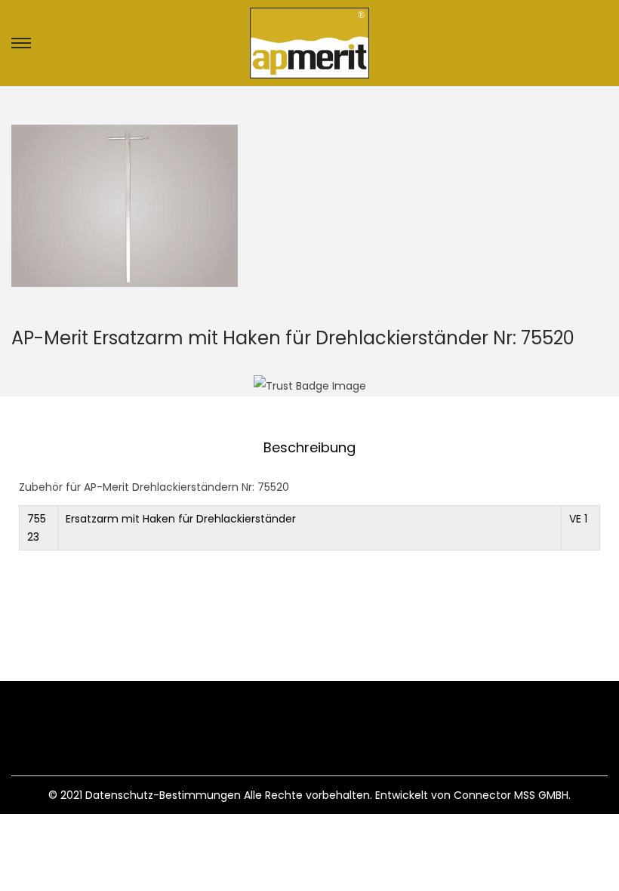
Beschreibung (309, 447)
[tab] (309, 447)
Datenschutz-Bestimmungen (163, 795)
